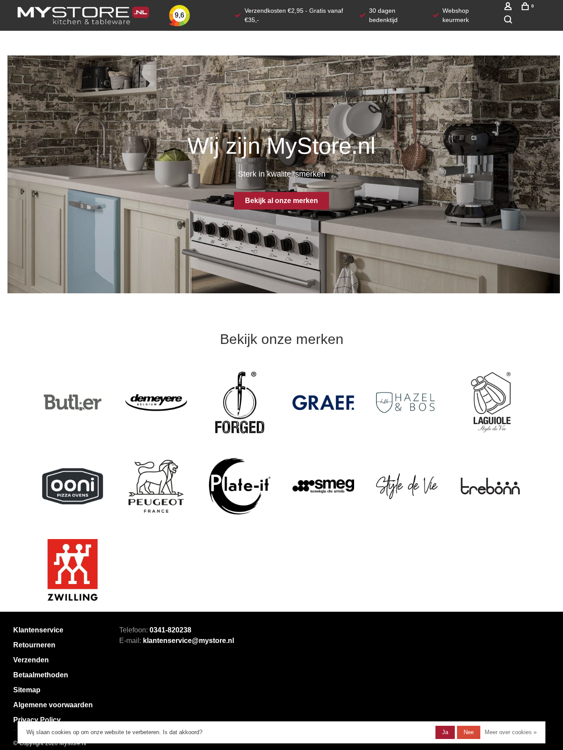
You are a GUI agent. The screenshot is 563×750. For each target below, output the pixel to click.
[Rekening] (509, 7)
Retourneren (34, 645)
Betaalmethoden (40, 675)
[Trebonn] (490, 486)
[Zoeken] (509, 20)
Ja (445, 732)
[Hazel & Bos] (407, 402)
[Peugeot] (156, 486)
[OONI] (72, 486)
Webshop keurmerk (455, 15)
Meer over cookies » (511, 732)
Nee (469, 732)
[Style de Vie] (407, 486)
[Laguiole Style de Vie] (490, 402)
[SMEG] (323, 486)
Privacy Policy (37, 720)
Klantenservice (38, 630)
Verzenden (31, 660)
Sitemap (26, 690)
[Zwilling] (72, 570)
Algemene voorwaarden (53, 705)
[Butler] (72, 402)
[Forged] (240, 402)
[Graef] (323, 402)
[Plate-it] (240, 486)
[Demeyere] (156, 402)
